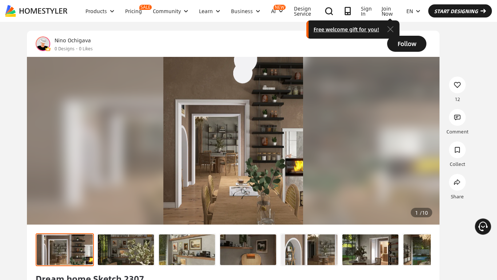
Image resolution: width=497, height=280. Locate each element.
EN (409, 11)
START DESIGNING (456, 11)
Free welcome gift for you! (346, 29)
